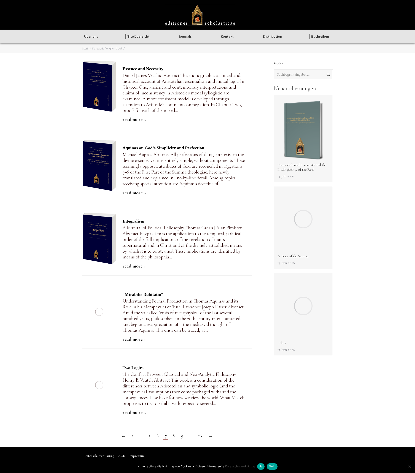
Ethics (282, 343)
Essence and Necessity (143, 68)
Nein (272, 466)
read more (133, 119)
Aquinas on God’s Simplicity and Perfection (163, 147)
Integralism (133, 221)
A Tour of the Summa (293, 256)
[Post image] (303, 128)
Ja (261, 466)
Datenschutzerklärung (240, 466)
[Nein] (409, 466)
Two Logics (133, 367)
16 (200, 436)
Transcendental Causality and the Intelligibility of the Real (302, 167)
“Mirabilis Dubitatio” (143, 294)
